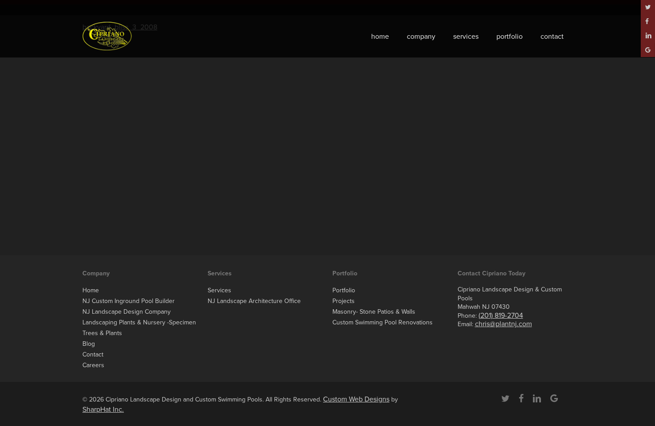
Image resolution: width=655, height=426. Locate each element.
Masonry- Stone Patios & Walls (373, 311)
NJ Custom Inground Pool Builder (128, 301)
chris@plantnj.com (503, 324)
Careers (93, 365)
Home (90, 290)
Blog (88, 344)
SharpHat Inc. (103, 409)
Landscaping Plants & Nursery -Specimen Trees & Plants (139, 328)
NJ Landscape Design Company (126, 311)
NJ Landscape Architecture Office (254, 301)
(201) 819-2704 (501, 315)
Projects (343, 301)
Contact (92, 354)
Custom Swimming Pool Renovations (382, 322)
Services (219, 290)
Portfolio (343, 290)
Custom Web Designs (356, 399)
